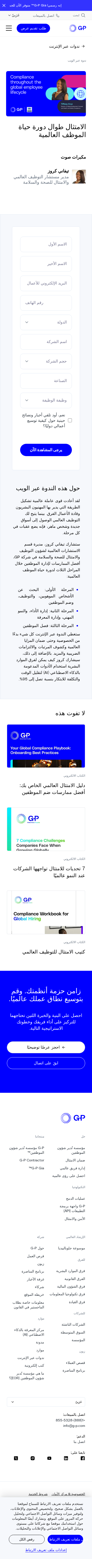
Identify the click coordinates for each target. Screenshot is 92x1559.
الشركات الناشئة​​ (73, 1324)
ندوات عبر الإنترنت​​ (30, 1358)
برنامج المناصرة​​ (73, 1370)
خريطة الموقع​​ (34, 1294)
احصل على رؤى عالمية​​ (68, 1176)
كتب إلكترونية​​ (34, 1365)
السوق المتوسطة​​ (72, 1332)
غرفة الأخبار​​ (35, 1279)
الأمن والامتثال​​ (74, 1219)
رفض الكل (26, 1539)
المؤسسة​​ (78, 1340)
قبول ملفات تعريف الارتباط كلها (65, 1539)
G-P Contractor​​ (31, 1160)
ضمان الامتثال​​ (75, 1160)
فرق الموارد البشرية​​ (70, 1271)
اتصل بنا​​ (79, 1442)
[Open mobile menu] (9, 28)
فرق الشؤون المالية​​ (71, 1286)
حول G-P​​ (37, 1248)
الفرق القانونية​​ (74, 1279)
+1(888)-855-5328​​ (70, 1420)
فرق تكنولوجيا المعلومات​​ (67, 1294)
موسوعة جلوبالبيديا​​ (71, 1248)
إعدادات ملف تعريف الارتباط (45, 1550)
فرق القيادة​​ (77, 1302)
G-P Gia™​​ (36, 1168)
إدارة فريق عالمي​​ (72, 1168)
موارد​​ (40, 1350)
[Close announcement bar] (4, 5)
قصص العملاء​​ (75, 1363)
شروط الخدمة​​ (38, 1494)
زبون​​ (40, 1264)
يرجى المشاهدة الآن (46, 450)
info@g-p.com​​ (74, 1426)
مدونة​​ (40, 1342)
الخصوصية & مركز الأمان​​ (68, 1494)
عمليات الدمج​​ (75, 1198)
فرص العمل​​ (35, 1256)
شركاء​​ (39, 1287)
